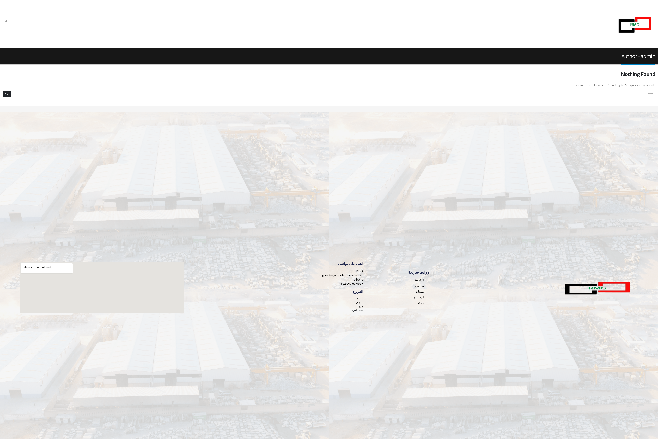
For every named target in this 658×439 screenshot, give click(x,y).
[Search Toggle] (5, 21)
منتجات (420, 292)
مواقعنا (420, 303)
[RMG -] (633, 24)
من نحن (419, 286)
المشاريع (419, 297)
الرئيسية (419, 280)
